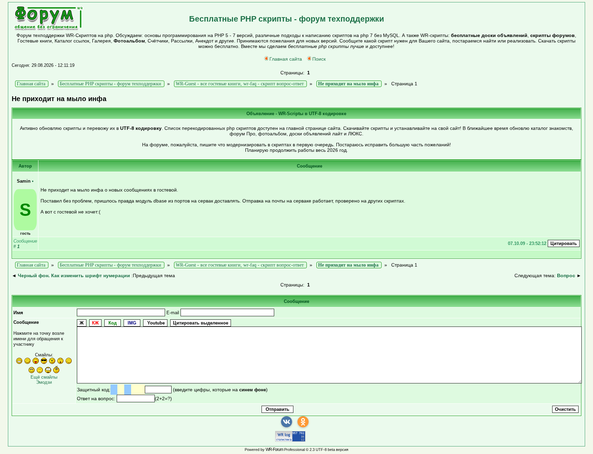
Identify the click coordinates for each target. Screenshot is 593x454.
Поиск (319, 59)
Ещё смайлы (44, 377)
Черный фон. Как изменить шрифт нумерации (74, 275)
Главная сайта (285, 59)
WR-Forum (274, 449)
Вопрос (566, 275)
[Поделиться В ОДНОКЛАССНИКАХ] (303, 422)
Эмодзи (44, 382)
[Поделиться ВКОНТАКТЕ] (286, 422)
